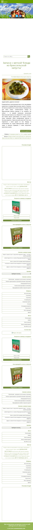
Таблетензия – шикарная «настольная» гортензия (19, 279)
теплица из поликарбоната (11, 193)
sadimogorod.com (13, 525)
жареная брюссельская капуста (23, 138)
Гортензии (28, 295)
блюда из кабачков (7, 184)
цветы (26, 195)
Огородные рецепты (14, 134)
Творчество (28, 308)
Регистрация (28, 318)
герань (14, 186)
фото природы (19, 195)
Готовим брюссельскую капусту (21, 77)
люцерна (24, 190)
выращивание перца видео (17, 184)
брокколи (28, 136)
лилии (20, 190)
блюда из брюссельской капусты (16, 136)
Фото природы (27, 310)
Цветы (29, 312)
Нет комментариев (26, 134)
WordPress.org (27, 326)
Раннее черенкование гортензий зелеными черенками (18, 281)
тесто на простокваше (10, 195)
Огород (29, 303)
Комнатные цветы (27, 301)
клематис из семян (8, 190)
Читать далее (25, 131)
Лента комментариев (26, 324)
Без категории (27, 293)
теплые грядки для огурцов (23, 193)
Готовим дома (27, 299)
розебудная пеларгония (23, 191)
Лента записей (27, 322)
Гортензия (28, 297)
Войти (29, 320)
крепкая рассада (15, 190)
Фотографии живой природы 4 (24, 261)
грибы (18, 186)
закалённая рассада (16, 188)
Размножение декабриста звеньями (23, 285)
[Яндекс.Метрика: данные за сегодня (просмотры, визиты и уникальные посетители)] (16, 333)
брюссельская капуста (8, 138)
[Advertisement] (16, 163)
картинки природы (25, 188)
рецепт (16, 191)
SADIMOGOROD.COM (19, 528)
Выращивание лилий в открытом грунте (22, 287)
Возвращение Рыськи (26, 283)
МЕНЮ (6, 2)
